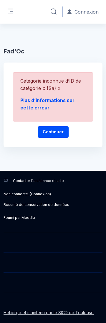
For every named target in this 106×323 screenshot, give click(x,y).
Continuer (53, 131)
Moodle (28, 217)
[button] (53, 12)
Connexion (40, 194)
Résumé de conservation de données (36, 204)
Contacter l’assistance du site (38, 180)
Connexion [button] (86, 12)
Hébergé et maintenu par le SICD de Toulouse (49, 312)
